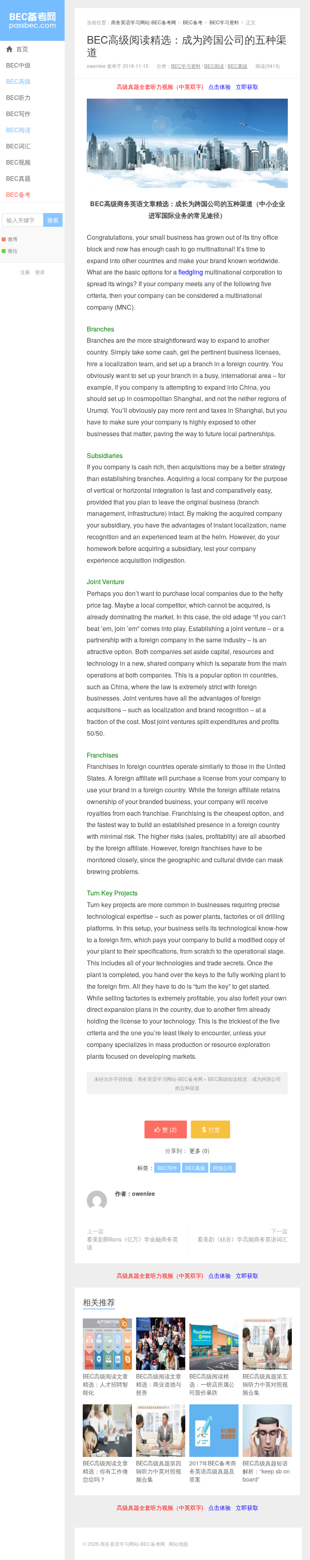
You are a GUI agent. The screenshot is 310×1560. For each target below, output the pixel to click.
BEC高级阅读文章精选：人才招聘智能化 (105, 1384)
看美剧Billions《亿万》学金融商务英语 (132, 1243)
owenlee (143, 1193)
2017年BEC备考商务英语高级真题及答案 (212, 1471)
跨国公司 (222, 1167)
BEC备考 (18, 194)
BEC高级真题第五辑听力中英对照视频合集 (265, 1384)
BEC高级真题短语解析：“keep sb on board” (266, 1471)
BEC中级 (18, 65)
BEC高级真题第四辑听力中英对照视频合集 (158, 1471)
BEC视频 (18, 162)
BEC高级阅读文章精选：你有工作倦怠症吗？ (105, 1471)
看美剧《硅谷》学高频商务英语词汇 (242, 1239)
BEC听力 (18, 97)
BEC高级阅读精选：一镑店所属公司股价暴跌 (212, 1384)
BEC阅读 (18, 129)
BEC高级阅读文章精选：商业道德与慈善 (158, 1384)
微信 (12, 250)
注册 (25, 271)
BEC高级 (18, 81)
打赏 (214, 1129)
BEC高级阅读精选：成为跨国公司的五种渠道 (187, 45)
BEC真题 (18, 178)
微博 (12, 238)
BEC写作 (18, 113)
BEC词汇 (18, 145)
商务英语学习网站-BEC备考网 (32, 20)
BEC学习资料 (224, 22)
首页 (22, 48)
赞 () (169, 1129)
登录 (40, 271)
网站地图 (178, 1543)
